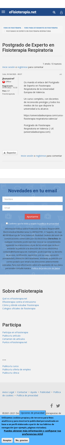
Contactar (22, 392)
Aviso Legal (8, 392)
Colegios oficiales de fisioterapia (18, 308)
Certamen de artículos (13, 338)
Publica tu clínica (10, 372)
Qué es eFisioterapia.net (14, 298)
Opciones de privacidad (32, 412)
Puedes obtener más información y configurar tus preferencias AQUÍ (32, 432)
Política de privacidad (27, 395)
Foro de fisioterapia (12, 28)
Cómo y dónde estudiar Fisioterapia (20, 305)
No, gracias (22, 440)
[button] (61, 12)
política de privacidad (49, 223)
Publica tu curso (10, 366)
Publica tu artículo (11, 335)
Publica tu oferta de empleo (16, 369)
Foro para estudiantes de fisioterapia (41, 28)
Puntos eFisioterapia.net (14, 342)
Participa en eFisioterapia (15, 332)
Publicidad (45, 392)
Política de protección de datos (46, 268)
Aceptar (7, 440)
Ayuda (33, 392)
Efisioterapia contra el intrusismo (19, 301)
